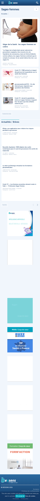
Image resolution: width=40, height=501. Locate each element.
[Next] (37, 205)
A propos (36, 489)
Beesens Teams (25, 107)
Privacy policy (24, 498)
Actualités (4, 14)
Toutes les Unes (6, 113)
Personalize (16, 498)
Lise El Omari (24, 77)
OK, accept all (20, 496)
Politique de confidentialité (30, 491)
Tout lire (4, 205)
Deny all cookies (30, 496)
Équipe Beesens (13, 64)
